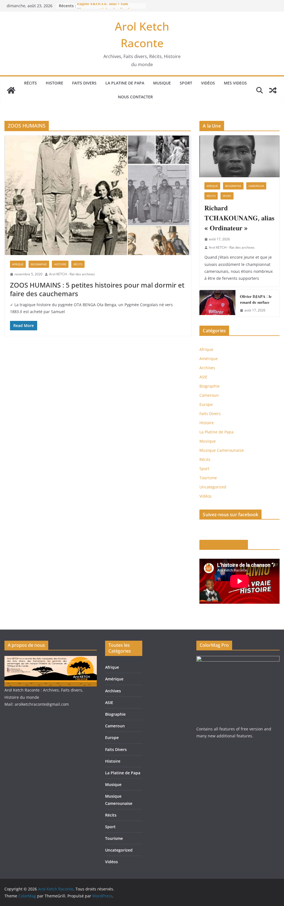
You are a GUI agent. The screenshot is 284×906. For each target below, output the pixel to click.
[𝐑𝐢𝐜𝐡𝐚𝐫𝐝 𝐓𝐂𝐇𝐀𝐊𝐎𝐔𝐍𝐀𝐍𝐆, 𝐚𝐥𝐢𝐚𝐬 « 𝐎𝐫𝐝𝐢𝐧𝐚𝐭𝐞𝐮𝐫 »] (239, 156)
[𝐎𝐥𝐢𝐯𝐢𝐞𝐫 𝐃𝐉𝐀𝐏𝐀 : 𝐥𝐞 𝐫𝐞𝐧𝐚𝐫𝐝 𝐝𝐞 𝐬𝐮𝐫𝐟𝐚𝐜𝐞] (217, 303)
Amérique (208, 358)
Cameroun (256, 186)
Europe (206, 404)
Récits (30, 83)
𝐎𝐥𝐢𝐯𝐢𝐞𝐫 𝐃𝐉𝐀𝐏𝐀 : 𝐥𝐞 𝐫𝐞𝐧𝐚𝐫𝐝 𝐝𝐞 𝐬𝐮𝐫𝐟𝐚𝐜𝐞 (256, 299)
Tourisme (208, 477)
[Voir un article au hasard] (273, 90)
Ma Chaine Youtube (224, 545)
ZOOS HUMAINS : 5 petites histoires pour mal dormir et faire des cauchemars (97, 289)
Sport (186, 83)
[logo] (50, 659)
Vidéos (208, 83)
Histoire (54, 83)
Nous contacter (135, 96)
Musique (162, 83)
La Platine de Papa (124, 83)
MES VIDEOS (235, 83)
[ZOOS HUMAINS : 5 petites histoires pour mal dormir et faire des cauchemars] (97, 195)
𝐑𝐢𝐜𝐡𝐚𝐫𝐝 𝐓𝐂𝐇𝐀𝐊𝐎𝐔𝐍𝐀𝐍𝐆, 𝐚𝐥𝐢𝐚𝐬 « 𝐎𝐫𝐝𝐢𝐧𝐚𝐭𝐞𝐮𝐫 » (239, 217)
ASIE (203, 377)
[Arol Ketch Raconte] (11, 90)
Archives (207, 367)
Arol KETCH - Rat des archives (72, 274)
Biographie (39, 264)
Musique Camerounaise (221, 450)
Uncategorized (212, 487)
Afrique (18, 264)
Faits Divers (84, 83)
